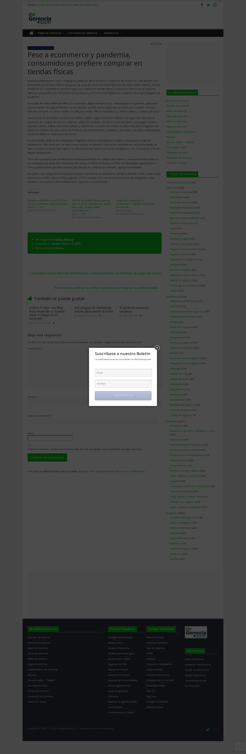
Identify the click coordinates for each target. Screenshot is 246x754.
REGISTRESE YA (123, 395)
